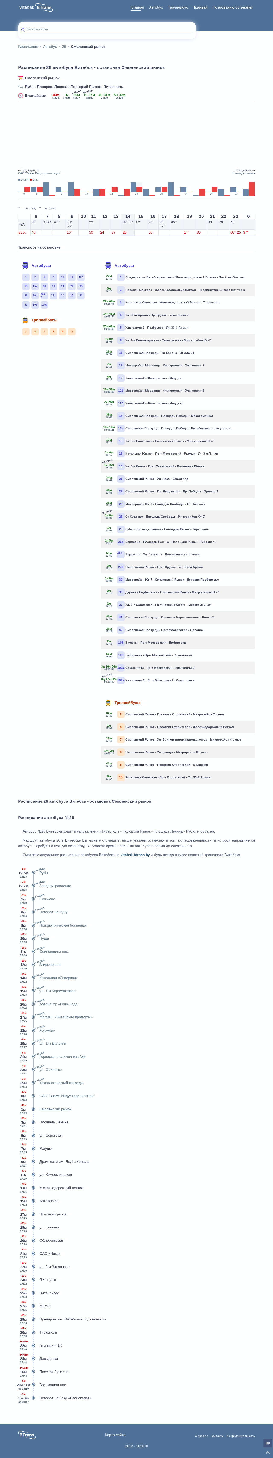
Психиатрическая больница (53, 925)
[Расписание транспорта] (44, 7)
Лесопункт (38, 1279)
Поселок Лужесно (43, 1371)
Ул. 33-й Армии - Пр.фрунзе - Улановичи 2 (146, 315)
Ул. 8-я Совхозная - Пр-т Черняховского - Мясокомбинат (158, 605)
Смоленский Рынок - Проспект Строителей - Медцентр (157, 765)
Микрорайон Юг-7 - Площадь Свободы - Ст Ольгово (155, 504)
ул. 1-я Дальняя (43, 1043)
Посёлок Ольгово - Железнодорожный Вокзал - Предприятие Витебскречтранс (176, 290)
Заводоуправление (45, 885)
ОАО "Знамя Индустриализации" (57, 1096)
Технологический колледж (51, 1082)
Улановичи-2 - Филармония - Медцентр (145, 378)
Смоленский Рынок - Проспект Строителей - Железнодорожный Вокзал (170, 727)
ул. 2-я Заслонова (45, 1266)
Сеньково (37, 899)
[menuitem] (137, 7)
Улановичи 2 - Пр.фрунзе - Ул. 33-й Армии (146, 328)
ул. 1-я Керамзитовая (48, 990)
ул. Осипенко (41, 1069)
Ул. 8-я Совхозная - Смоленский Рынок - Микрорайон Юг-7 (160, 441)
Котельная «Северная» (49, 977)
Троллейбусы (44, 320)
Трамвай (200, 7)
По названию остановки (232, 7)
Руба (33, 872)
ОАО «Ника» (40, 1253)
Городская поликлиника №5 (53, 1056)
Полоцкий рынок (43, 1214)
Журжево (37, 1030)
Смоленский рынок (42, 78)
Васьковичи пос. (42, 1384)
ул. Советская (41, 1135)
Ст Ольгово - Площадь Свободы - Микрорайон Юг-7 (154, 516)
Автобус (156, 7)
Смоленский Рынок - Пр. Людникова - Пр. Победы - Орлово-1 (162, 491)
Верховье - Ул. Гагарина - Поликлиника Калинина (153, 554)
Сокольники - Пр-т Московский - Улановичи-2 (149, 668)
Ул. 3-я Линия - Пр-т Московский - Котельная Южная (154, 465)
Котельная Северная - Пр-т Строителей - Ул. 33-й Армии (158, 777)
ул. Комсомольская (46, 1174)
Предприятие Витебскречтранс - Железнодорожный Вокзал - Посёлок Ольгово (176, 277)
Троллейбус (178, 7)
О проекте (201, 1436)
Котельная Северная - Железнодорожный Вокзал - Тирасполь (161, 302)
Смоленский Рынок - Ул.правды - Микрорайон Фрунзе (155, 752)
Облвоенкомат (42, 1240)
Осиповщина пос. (44, 951)
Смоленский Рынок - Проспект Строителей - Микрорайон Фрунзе (165, 714)
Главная (137, 7)
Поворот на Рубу (44, 912)
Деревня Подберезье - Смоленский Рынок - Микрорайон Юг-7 (162, 592)
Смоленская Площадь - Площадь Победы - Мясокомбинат (159, 416)
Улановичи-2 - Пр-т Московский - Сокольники (149, 679)
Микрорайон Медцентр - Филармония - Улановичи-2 (155, 365)
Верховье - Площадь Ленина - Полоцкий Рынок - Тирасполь (160, 542)
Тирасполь (38, 1332)
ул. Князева (39, 1227)
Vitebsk (26, 7)
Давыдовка (38, 1358)
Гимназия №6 (40, 1345)
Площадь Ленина (44, 1122)
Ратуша (36, 1148)
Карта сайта (115, 1435)
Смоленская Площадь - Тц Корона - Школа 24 (150, 353)
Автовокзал (39, 1201)
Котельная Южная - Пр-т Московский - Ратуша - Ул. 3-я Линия (161, 454)
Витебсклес (39, 1293)
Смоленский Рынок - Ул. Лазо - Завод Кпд (147, 479)
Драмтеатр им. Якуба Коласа (54, 1161)
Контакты (217, 1436)
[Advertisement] (136, 135)
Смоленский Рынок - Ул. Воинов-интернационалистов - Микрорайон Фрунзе (173, 739)
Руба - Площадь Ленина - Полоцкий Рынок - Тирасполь (74, 87)
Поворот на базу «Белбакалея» (54, 1398)
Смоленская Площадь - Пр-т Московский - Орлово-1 (155, 630)
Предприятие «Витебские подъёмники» (63, 1319)
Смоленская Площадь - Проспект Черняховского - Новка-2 (160, 617)
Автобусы (41, 265)
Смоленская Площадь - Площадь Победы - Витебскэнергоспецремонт (168, 428)
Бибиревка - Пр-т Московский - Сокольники (149, 655)
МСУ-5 (35, 1306)
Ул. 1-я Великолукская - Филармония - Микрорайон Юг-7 (158, 340)
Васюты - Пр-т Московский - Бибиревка (146, 643)
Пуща (34, 938)
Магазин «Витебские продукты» (56, 1017)
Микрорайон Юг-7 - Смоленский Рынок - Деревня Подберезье (162, 580)
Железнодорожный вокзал (51, 1188)
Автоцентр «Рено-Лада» (49, 1004)
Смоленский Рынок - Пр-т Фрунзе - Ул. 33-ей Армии (154, 567)
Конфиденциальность (241, 1436)
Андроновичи (41, 964)
